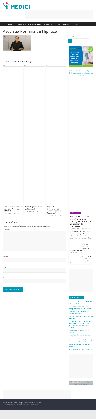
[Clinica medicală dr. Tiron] (75, 256)
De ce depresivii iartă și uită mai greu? (80, 349)
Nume (5, 256)
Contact (76, 24)
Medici (10, 24)
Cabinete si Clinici (34, 24)
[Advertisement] (59, 14)
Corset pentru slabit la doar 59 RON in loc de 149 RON (13, 209)
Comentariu (7, 230)
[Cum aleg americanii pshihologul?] (34, 66)
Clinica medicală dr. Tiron (86, 258)
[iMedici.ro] (5, 24)
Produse (57, 24)
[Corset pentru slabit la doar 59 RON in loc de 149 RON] (13, 66)
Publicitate (66, 24)
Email (5, 267)
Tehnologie (47, 24)
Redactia (84, 228)
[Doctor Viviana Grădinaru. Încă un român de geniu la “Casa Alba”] (56, 66)
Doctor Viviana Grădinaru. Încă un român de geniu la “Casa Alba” (54, 210)
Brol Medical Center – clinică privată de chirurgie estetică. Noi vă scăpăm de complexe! (80, 221)
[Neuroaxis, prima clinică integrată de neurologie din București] (75, 244)
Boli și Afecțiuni (20, 24)
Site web (6, 278)
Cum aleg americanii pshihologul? (33, 208)
